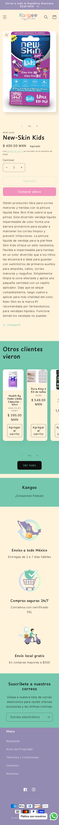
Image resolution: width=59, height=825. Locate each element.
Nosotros (12, 773)
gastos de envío (15, 151)
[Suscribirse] (48, 717)
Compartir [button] (14, 324)
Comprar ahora (29, 191)
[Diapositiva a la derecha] (37, 126)
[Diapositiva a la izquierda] (21, 126)
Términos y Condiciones (22, 757)
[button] (5, 17)
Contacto (12, 765)
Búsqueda (13, 741)
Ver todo (29, 465)
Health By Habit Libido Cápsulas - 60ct (14, 400)
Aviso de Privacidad (19, 749)
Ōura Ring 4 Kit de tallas (38, 390)
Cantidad (8, 160)
